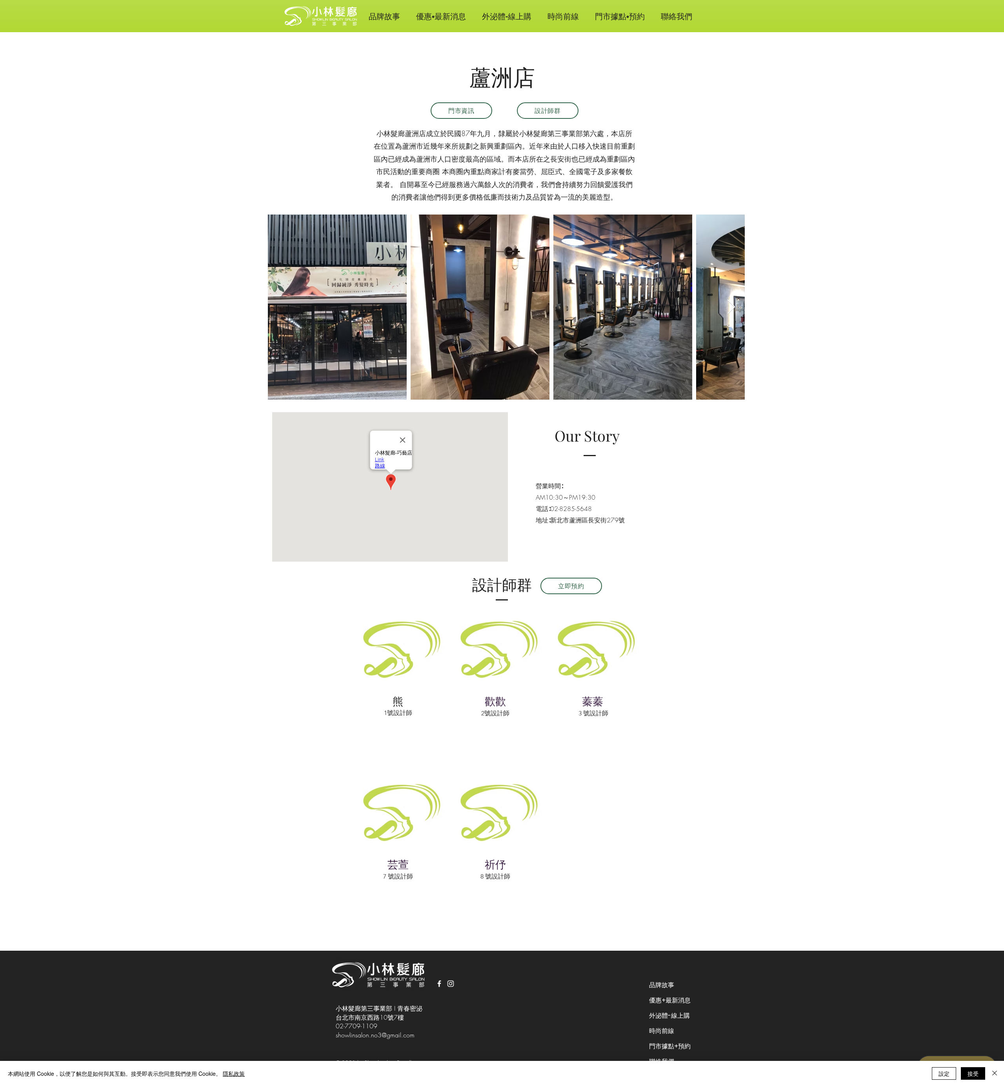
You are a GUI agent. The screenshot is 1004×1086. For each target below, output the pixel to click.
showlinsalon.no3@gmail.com (375, 1035)
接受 (973, 1073)
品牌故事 (661, 985)
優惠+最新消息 (670, 1000)
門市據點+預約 (670, 1046)
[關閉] (994, 1073)
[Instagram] (450, 983)
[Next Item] (731, 307)
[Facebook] (439, 983)
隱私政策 (234, 1073)
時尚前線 (661, 1030)
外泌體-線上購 (669, 1015)
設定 (944, 1073)
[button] (563, 16)
